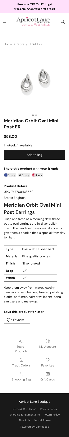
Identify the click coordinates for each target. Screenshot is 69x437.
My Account (47, 347)
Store (20, 44)
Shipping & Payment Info (24, 414)
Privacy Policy (48, 409)
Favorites (47, 365)
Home (8, 44)
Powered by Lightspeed (34, 426)
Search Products (21, 349)
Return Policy (52, 414)
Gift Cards (47, 379)
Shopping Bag (21, 379)
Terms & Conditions (24, 409)
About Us (24, 420)
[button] (34, 21)
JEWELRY (35, 44)
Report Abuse (42, 420)
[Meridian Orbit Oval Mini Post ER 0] (34, 81)
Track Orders (21, 365)
